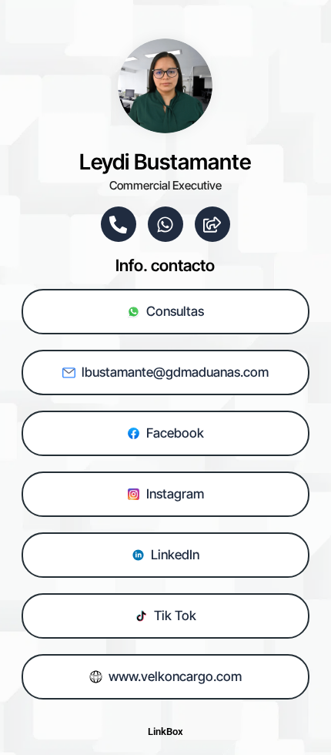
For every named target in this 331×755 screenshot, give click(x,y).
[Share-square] (212, 224)
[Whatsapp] (165, 224)
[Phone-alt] (118, 224)
